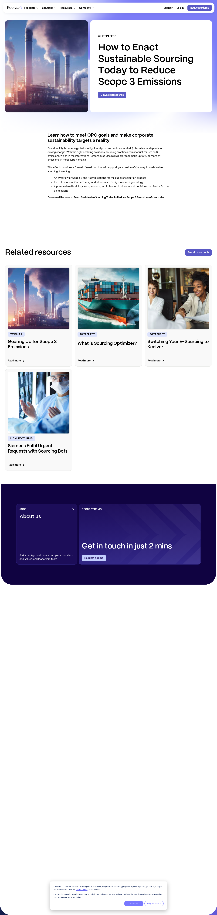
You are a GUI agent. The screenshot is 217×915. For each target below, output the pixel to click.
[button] (31, 8)
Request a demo (199, 8)
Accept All (134, 903)
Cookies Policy (82, 889)
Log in (180, 8)
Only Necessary (154, 903)
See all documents (198, 252)
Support (168, 8)
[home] (14, 8)
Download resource (112, 95)
